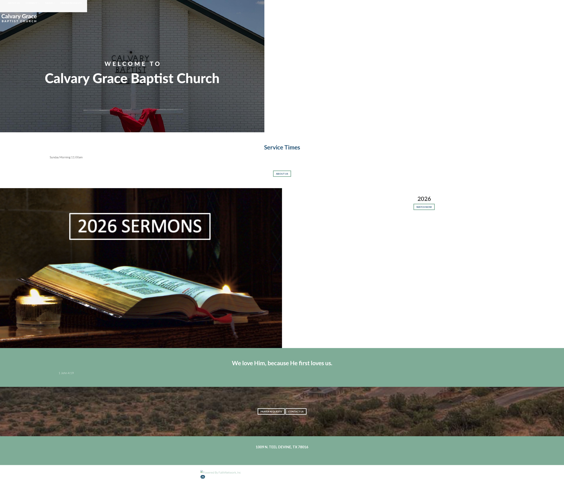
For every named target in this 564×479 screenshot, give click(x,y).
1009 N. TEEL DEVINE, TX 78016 (282, 447)
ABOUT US (282, 173)
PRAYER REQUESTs (271, 411)
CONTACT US (296, 411)
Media (49, 2)
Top (202, 477)
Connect (31, 2)
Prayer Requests (71, 2)
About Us (14, 2)
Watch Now (424, 206)
